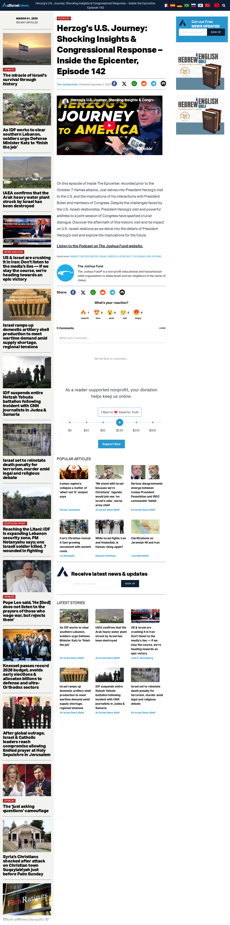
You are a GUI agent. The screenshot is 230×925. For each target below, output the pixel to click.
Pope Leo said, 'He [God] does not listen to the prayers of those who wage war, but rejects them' (27, 611)
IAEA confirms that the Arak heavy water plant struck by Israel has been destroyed (26, 199)
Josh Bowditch (140, 555)
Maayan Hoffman (105, 555)
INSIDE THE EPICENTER (85, 256)
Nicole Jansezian (70, 509)
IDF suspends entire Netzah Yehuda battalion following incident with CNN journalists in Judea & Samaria (24, 403)
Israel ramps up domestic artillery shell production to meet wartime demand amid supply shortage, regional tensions (26, 335)
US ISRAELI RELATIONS (147, 256)
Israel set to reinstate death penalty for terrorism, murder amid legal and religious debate (26, 468)
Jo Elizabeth (67, 555)
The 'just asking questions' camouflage (26, 808)
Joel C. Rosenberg (142, 657)
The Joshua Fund (67, 84)
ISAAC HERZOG (109, 256)
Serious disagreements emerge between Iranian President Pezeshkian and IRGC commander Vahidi (147, 492)
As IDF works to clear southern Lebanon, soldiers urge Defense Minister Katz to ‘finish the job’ (25, 138)
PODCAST (126, 256)
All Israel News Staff (107, 509)
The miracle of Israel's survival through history (25, 79)
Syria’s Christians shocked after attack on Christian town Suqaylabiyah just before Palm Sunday (24, 865)
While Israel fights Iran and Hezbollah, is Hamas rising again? (110, 542)
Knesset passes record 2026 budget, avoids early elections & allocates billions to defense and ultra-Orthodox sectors (26, 676)
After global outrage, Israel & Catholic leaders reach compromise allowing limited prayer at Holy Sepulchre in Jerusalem (26, 743)
